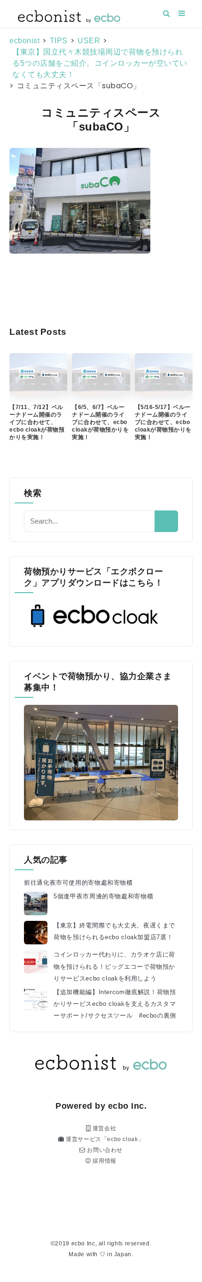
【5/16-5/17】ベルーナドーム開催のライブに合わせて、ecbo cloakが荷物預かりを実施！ (163, 422)
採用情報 (104, 1161)
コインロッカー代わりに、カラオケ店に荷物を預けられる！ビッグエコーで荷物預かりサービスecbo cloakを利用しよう (114, 966)
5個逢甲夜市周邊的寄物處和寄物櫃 (103, 896)
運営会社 (103, 1128)
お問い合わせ (104, 1150)
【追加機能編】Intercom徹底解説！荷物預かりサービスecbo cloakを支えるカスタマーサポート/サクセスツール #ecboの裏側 (115, 1004)
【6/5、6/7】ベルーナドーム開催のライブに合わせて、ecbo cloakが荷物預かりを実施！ (100, 422)
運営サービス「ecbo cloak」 (104, 1139)
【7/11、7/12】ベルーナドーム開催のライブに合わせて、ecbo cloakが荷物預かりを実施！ (36, 422)
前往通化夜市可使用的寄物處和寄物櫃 (78, 883)
